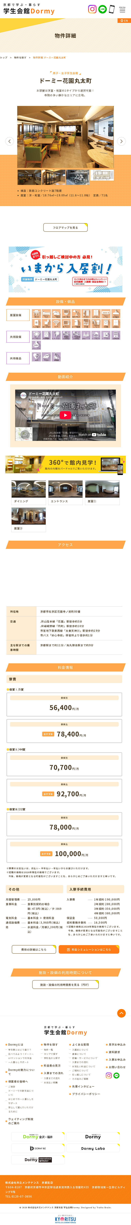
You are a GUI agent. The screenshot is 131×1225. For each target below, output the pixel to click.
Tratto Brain (104, 1207)
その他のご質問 (80, 1078)
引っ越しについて (81, 1074)
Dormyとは (16, 1044)
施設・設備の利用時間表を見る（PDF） (65, 984)
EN (126, 20)
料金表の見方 (52, 1065)
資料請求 (114, 1052)
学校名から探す (52, 1058)
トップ (4, 57)
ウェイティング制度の (21, 1121)
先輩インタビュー (83, 1086)
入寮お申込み (117, 1059)
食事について (79, 1053)
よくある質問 (80, 1044)
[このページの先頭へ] (121, 1013)
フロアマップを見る (65, 227)
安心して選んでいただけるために (21, 1109)
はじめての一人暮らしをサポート (21, 1101)
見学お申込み (117, 1044)
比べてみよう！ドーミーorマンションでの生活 (21, 1056)
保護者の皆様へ (18, 1081)
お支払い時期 (51, 1082)
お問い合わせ (117, 1067)
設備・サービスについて (85, 1058)
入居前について (80, 1049)
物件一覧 (48, 1049)
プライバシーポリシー (86, 1094)
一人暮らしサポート (18, 1062)
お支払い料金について (83, 1066)
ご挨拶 (11, 1086)
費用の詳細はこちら (34, 949)
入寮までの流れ (54, 1073)
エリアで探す (51, 1053)
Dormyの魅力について (21, 1072)
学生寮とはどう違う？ (19, 1049)
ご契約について (80, 1070)
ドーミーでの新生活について (21, 1092)
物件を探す (20, 57)
